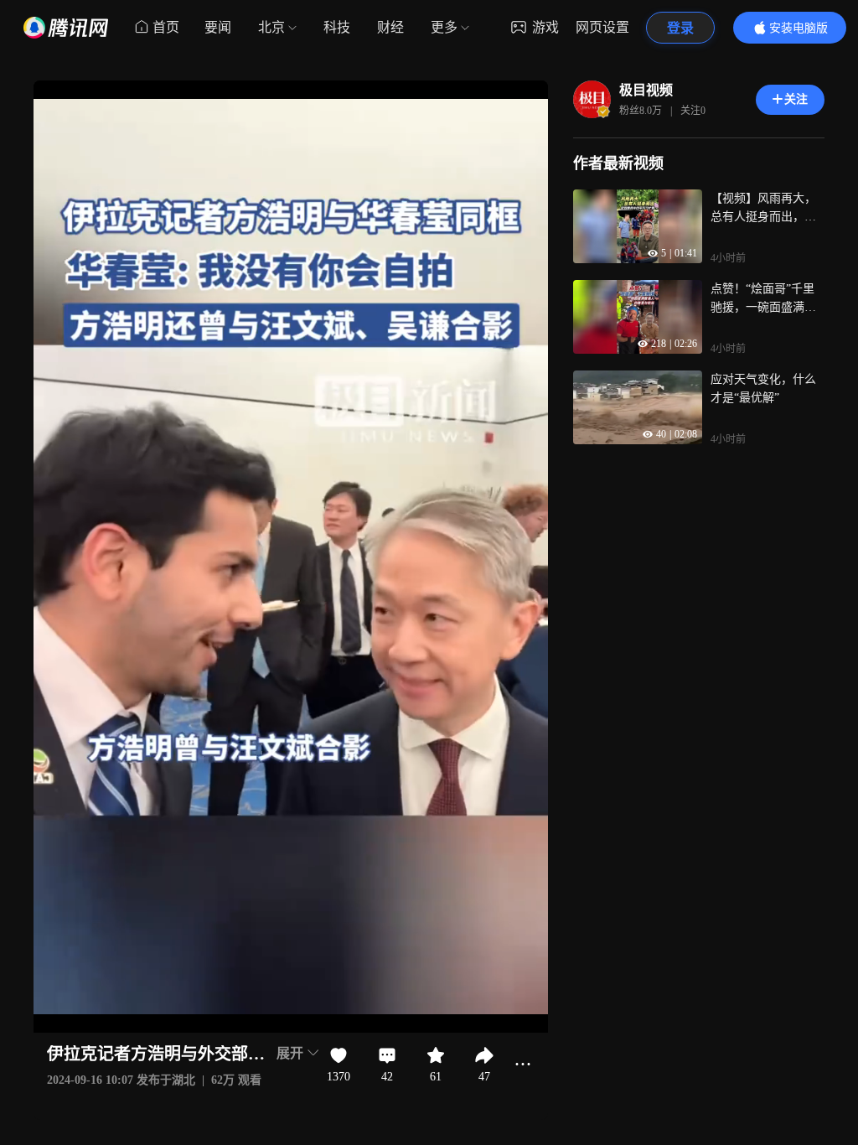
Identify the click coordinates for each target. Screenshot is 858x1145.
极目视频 (646, 90)
